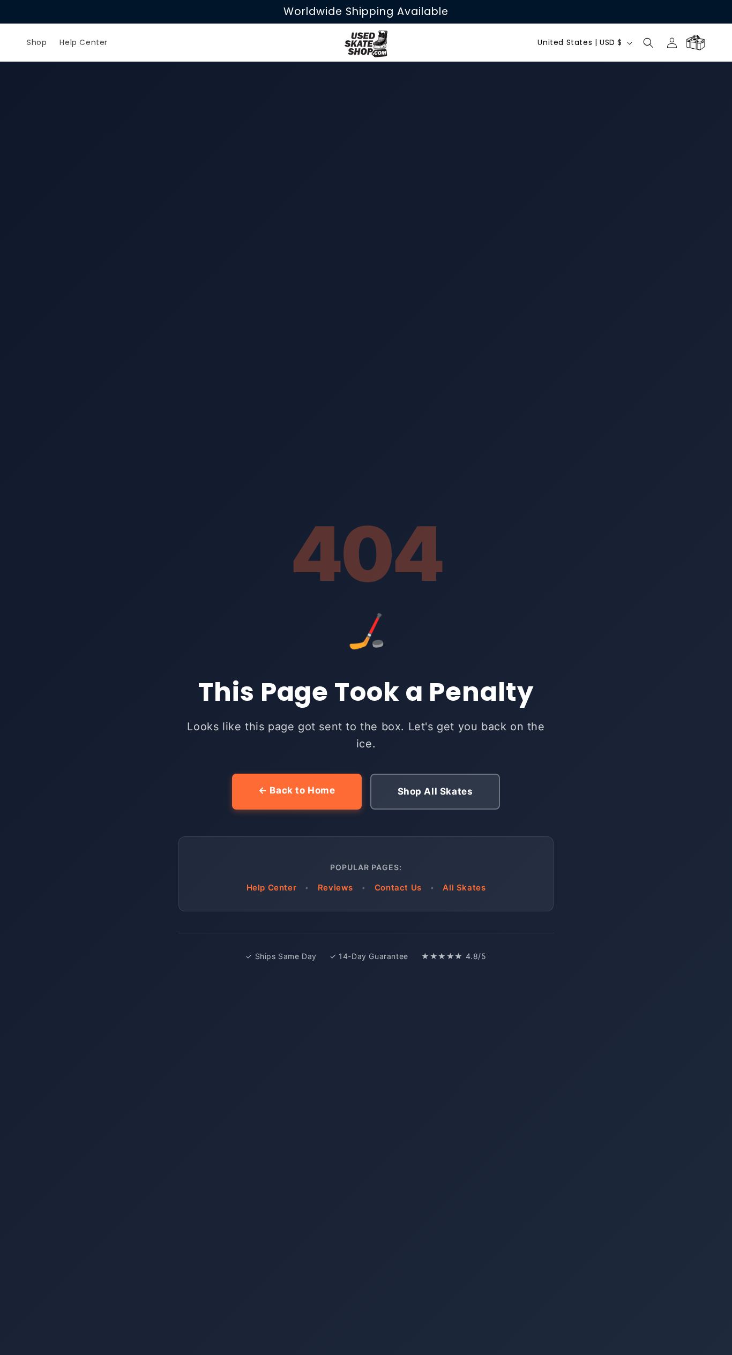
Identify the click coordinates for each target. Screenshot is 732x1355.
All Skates (464, 887)
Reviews (335, 887)
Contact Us (398, 887)
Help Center (272, 887)
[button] (648, 43)
